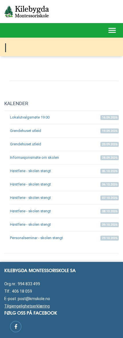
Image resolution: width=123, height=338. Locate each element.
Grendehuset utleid (63, 131)
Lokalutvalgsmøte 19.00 (63, 117)
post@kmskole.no (34, 298)
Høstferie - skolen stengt (63, 171)
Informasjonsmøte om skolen (63, 157)
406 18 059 (22, 291)
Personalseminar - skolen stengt (63, 238)
